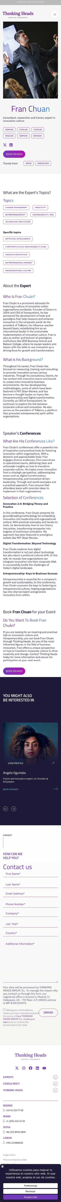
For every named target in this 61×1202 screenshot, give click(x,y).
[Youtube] (44, 1068)
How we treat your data (15, 1159)
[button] (5, 808)
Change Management (16, 207)
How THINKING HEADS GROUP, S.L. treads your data (19, 1019)
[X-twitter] (17, 1068)
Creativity (40, 207)
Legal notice (10, 1154)
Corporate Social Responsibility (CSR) (25, 246)
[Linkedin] (37, 1068)
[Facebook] (30, 1068)
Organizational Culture (18, 270)
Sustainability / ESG (43, 214)
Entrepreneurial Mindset (19, 262)
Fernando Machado (16, 772)
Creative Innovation (16, 254)
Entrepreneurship (15, 214)
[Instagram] (24, 1068)
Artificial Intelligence (17, 238)
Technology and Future (17, 221)
